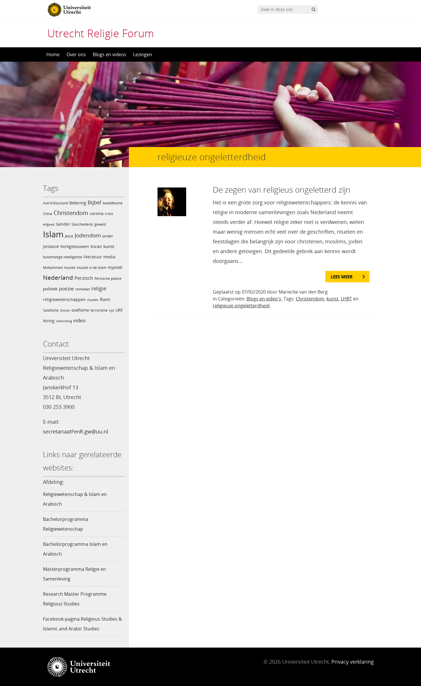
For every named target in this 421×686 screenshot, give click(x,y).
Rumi (105, 299)
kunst (108, 246)
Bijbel (94, 202)
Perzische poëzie (108, 278)
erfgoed (48, 224)
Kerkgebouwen (74, 246)
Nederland (58, 277)
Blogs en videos (109, 54)
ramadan (82, 289)
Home (53, 54)
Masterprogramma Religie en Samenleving (74, 574)
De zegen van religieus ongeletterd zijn (282, 189)
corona (96, 213)
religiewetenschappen (64, 299)
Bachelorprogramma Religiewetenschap (65, 524)
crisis (109, 213)
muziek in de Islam (91, 267)
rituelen (93, 300)
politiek (50, 289)
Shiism (65, 310)
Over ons (76, 54)
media (109, 256)
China (47, 213)
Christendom (71, 213)
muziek (69, 267)
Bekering (77, 203)
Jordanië (51, 246)
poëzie (66, 288)
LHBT (346, 299)
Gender (63, 224)
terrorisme (99, 310)
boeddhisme (113, 203)
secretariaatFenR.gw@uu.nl (75, 431)
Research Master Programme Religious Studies (75, 599)
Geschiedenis (82, 224)
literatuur (93, 256)
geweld (100, 224)
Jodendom (88, 235)
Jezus (69, 236)
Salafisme (51, 310)
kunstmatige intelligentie (62, 257)
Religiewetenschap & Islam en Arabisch (75, 499)
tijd (111, 310)
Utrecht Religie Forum (100, 33)
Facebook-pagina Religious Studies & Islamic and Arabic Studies (82, 624)
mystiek (115, 267)
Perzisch (83, 278)
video (79, 320)
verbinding (64, 321)
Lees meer (342, 277)
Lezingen (142, 54)
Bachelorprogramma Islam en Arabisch (75, 549)
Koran (96, 246)
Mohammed (52, 267)
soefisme (80, 310)
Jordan (108, 236)
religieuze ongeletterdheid (241, 305)
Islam (53, 234)
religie (98, 288)
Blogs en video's (264, 299)
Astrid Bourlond (55, 203)
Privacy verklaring (352, 661)
